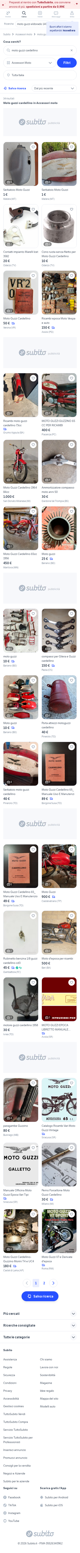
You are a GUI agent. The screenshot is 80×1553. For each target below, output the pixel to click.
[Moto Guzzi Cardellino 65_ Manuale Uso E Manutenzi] (59, 773)
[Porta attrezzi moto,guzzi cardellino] (59, 706)
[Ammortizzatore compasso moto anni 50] (59, 471)
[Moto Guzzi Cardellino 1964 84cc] (20, 471)
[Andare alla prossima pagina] (53, 1283)
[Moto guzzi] (59, 538)
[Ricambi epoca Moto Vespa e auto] (59, 302)
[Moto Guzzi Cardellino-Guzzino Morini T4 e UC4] (20, 1240)
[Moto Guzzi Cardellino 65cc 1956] (20, 538)
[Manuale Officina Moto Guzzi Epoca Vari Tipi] (20, 1174)
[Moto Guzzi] (59, 876)
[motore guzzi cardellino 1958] (20, 1008)
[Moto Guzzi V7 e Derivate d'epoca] (59, 1240)
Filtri (67, 63)
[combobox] (40, 50)
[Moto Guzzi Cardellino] (20, 302)
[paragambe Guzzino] (20, 1108)
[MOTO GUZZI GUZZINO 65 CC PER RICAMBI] (59, 404)
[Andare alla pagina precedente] (27, 1283)
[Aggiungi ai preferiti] (33, 147)
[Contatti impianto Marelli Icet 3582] (20, 235)
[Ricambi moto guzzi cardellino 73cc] (20, 404)
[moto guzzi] (20, 640)
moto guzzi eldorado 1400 (33, 24)
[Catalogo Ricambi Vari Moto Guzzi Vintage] (59, 1108)
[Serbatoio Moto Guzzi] (20, 171)
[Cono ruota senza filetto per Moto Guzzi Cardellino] (59, 235)
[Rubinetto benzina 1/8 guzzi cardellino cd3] (20, 942)
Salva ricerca (17, 88)
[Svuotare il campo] (71, 50)
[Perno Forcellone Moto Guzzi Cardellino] (59, 1174)
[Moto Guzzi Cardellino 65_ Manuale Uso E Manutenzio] (20, 876)
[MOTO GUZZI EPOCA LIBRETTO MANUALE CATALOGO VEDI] (59, 1008)
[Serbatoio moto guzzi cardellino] (20, 773)
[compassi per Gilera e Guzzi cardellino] (59, 640)
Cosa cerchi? (12, 42)
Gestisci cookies (13, 1406)
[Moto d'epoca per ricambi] (59, 942)
